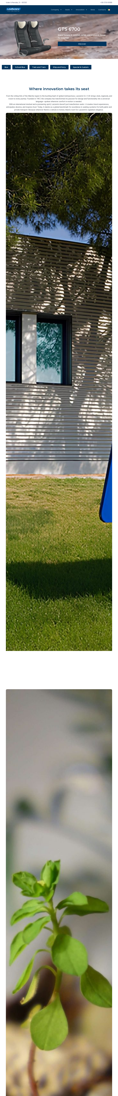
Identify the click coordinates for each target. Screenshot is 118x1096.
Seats (67, 9)
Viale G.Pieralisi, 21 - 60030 (16, 2)
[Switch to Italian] (109, 9)
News (93, 9)
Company (55, 9)
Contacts (102, 9)
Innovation (80, 9)
